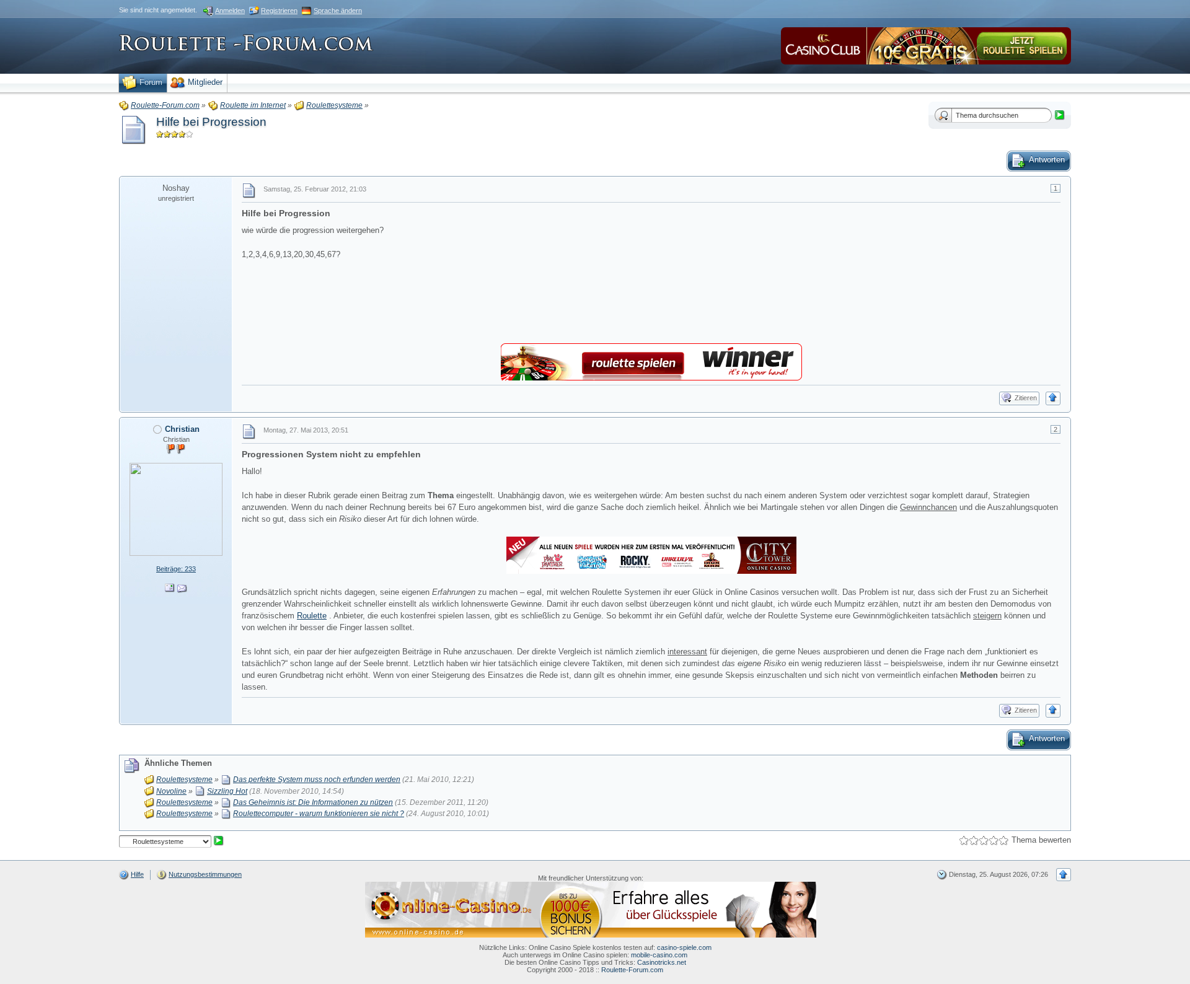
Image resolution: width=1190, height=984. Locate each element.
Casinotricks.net (661, 962)
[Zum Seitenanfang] (1053, 398)
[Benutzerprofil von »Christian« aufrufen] (176, 508)
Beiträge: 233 (176, 569)
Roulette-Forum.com (632, 969)
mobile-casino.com (659, 955)
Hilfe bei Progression (211, 121)
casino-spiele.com (684, 947)
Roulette (312, 615)
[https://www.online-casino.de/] (590, 909)
